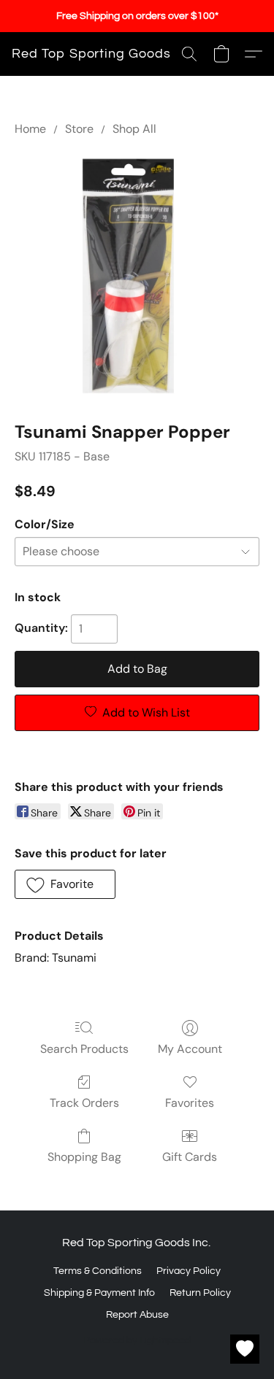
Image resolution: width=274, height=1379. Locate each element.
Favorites (189, 1102)
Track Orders (84, 1102)
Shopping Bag (84, 1156)
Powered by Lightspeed (137, 1340)
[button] (91, 54)
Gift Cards (189, 1156)
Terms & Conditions (97, 1271)
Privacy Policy (188, 1271)
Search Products (84, 1049)
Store (79, 128)
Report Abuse (137, 1315)
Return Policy (200, 1293)
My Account (190, 1049)
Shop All (134, 128)
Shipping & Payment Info (99, 1293)
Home (30, 128)
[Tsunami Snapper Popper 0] (137, 275)
